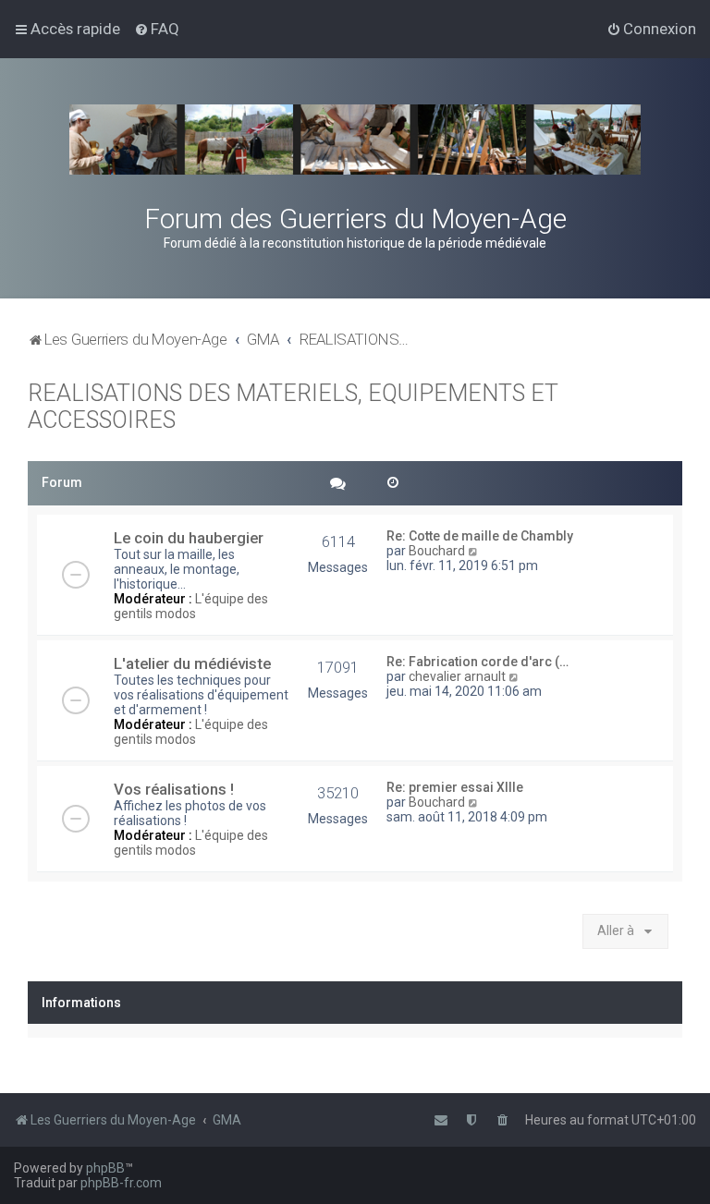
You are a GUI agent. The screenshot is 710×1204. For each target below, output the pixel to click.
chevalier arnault (457, 676)
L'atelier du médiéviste (192, 663)
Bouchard (437, 550)
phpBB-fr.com (121, 1182)
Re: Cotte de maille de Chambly (479, 536)
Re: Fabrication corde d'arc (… (477, 661)
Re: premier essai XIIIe (454, 787)
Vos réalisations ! (174, 789)
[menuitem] (156, 29)
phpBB (105, 1168)
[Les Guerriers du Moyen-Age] (355, 139)
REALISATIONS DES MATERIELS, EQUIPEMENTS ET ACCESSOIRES (293, 406)
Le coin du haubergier (188, 538)
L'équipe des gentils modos (191, 606)
